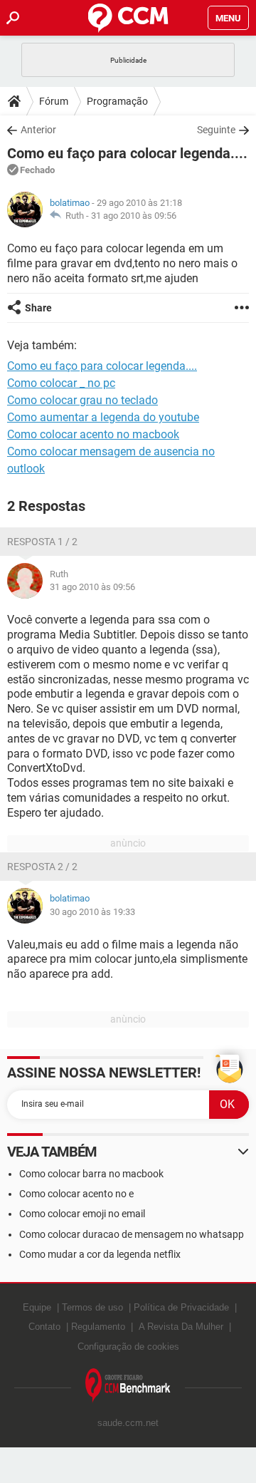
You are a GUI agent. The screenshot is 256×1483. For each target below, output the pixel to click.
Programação (117, 101)
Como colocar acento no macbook (93, 434)
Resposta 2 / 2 (42, 866)
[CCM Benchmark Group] (128, 1385)
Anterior (38, 129)
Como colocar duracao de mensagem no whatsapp (131, 1234)
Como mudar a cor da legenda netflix (100, 1254)
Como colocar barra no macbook (91, 1173)
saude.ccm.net (128, 1422)
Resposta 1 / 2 (42, 541)
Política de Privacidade (181, 1307)
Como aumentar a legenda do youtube (103, 417)
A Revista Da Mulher (181, 1326)
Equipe (37, 1307)
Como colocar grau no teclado (82, 400)
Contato (44, 1326)
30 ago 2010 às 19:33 (92, 911)
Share (38, 308)
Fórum (53, 101)
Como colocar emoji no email (82, 1213)
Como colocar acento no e (76, 1193)
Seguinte (216, 129)
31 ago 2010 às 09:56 (133, 215)
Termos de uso (92, 1307)
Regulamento (98, 1326)
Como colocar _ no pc (61, 383)
